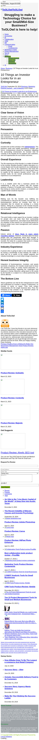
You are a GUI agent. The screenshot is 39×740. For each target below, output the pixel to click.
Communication (10, 44)
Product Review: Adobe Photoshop (20, 522)
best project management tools (22, 642)
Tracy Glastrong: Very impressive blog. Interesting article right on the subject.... (21, 638)
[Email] (19, 308)
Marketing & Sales (11, 49)
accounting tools (20, 647)
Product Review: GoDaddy (12, 373)
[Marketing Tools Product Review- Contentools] (20, 560)
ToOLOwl (4, 86)
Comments (8, 494)
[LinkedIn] (19, 302)
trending (26, 645)
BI (5, 37)
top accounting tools (5, 645)
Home (7, 34)
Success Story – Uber (14, 670)
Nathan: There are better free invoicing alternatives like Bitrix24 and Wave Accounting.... (21, 631)
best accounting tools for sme (20, 652)
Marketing (11, 62)
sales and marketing (19, 650)
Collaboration (9, 39)
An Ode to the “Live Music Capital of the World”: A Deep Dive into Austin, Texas (20, 501)
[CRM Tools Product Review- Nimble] (17, 583)
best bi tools (32, 642)
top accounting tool (29, 647)
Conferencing (12, 48)
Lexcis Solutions (6, 736)
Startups (3, 642)
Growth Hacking (13, 58)
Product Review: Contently (12, 398)
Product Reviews (5, 644)
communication (27, 650)
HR (6, 43)
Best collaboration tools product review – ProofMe (19, 554)
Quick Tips (11, 60)
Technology (12, 63)
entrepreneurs (30, 147)
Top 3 (6, 55)
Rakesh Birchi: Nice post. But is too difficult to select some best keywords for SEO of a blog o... (21, 622)
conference (11, 650)
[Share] (19, 311)
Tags (6, 495)
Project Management (11, 51)
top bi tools (11, 652)
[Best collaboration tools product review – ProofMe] (20, 549)
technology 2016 (32, 645)
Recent (7, 490)
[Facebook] (19, 305)
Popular (7, 492)
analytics (11, 649)
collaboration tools (5, 649)
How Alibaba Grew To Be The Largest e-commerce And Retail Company (21, 661)
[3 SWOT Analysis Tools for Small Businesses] (21, 572)
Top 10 (7, 53)
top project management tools (16, 644)
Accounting (8, 36)
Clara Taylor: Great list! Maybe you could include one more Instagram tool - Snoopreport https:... (21, 613)
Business (8, 56)
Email (10, 46)
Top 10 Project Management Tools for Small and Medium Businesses (21, 598)
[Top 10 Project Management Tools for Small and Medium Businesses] (21, 594)
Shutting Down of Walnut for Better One (17, 344)
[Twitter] (19, 299)
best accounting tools (10, 642)
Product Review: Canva (15, 531)
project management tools (20, 649)
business (25, 644)
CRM (6, 41)
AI (5, 65)
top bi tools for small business (17, 645)
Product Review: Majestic (12, 423)
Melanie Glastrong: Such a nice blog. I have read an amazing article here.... (21, 634)
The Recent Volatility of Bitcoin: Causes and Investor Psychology (19, 512)
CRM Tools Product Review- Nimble (20, 587)
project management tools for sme (8, 647)
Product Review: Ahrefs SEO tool (17, 452)
